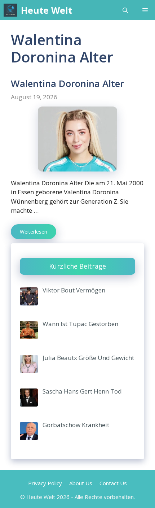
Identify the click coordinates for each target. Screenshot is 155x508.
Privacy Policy (45, 483)
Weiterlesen (33, 231)
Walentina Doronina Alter (67, 83)
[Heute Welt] (10, 10)
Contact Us (113, 483)
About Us (80, 483)
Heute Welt (46, 10)
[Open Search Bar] (125, 10)
